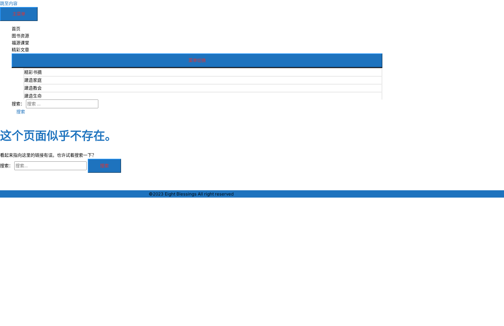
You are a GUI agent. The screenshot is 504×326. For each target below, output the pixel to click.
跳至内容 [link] (9, 3)
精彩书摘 (33, 72)
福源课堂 (20, 43)
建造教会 (33, 88)
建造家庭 (33, 80)
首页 (16, 29)
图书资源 (20, 36)
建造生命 (33, 96)
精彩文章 (20, 50)
